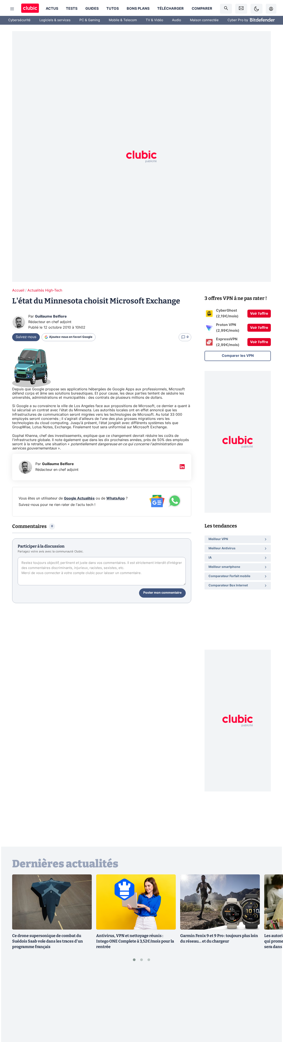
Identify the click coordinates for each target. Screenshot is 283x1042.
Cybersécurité (19, 20)
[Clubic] (30, 8)
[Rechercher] (226, 9)
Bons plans (138, 8)
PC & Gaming (89, 20)
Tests (71, 8)
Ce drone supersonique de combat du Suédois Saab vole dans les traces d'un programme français (47, 941)
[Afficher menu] (12, 8)
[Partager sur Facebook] (272, 1004)
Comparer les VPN (238, 355)
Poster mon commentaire (162, 592)
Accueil (18, 290)
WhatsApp (115, 498)
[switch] (256, 9)
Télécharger (170, 8)
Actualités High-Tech (44, 290)
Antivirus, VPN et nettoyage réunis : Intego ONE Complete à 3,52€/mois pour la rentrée (135, 941)
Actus (52, 8)
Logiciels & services (55, 20)
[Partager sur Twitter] (272, 1019)
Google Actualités (79, 498)
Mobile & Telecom (123, 20)
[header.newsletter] (241, 9)
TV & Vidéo (154, 20)
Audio (176, 20)
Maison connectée (204, 20)
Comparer (202, 8)
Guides (92, 8)
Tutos (112, 8)
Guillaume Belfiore (51, 316)
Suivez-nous (26, 337)
